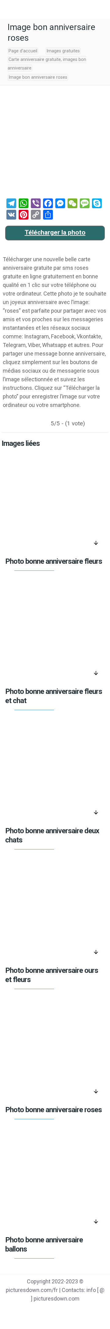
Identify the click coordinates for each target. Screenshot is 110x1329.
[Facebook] (31, 1311)
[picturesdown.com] (55, 9)
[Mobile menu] (8, 9)
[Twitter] (47, 1311)
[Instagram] (78, 1311)
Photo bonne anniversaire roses (53, 1109)
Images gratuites (63, 51)
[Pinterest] (63, 1311)
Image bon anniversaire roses (38, 77)
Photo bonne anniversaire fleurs (53, 561)
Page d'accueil (23, 51)
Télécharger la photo (55, 232)
